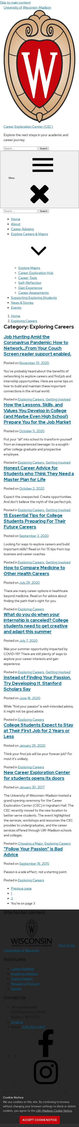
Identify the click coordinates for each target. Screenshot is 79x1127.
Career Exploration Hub (35, 273)
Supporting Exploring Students (34, 298)
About (15, 224)
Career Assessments (33, 293)
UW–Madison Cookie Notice (54, 1111)
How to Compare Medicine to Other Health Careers (34, 570)
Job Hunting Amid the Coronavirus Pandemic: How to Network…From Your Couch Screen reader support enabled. (37, 345)
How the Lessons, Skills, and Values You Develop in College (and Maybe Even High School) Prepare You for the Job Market (37, 413)
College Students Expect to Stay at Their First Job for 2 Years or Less (38, 730)
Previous (21, 888)
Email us (17, 1022)
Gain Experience (30, 288)
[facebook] (45, 1056)
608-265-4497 (33, 1027)
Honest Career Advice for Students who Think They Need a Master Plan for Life (39, 473)
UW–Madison (27, 7)
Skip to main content (15, 2)
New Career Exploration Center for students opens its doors (37, 775)
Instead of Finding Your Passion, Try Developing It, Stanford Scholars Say (37, 683)
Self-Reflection (29, 283)
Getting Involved (58, 399)
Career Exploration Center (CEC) (28, 126)
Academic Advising (24, 974)
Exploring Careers (31, 399)
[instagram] (45, 1085)
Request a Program (25, 984)
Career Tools (27, 278)
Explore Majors (29, 268)
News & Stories (22, 303)
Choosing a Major (30, 843)
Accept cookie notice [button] (39, 1120)
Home (15, 219)
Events (16, 308)
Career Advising (22, 229)
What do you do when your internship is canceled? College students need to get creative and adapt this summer (36, 623)
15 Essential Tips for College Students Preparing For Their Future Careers (35, 521)
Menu (12, 178)
